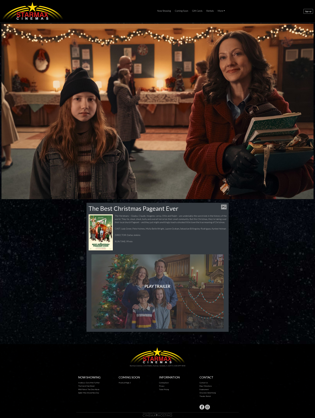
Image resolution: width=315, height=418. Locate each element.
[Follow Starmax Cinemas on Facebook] (201, 407)
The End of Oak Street (86, 386)
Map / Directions (205, 386)
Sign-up (308, 11)
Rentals (210, 10)
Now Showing (164, 10)
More (220, 10)
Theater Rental (205, 396)
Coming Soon (181, 10)
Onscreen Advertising (207, 393)
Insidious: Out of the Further (89, 383)
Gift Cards (197, 10)
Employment (204, 389)
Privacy (161, 386)
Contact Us (203, 383)
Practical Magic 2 (125, 383)
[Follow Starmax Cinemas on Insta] (207, 407)
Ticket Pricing (164, 389)
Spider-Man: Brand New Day (88, 393)
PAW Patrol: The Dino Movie (88, 389)
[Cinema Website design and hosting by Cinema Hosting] (157, 414)
